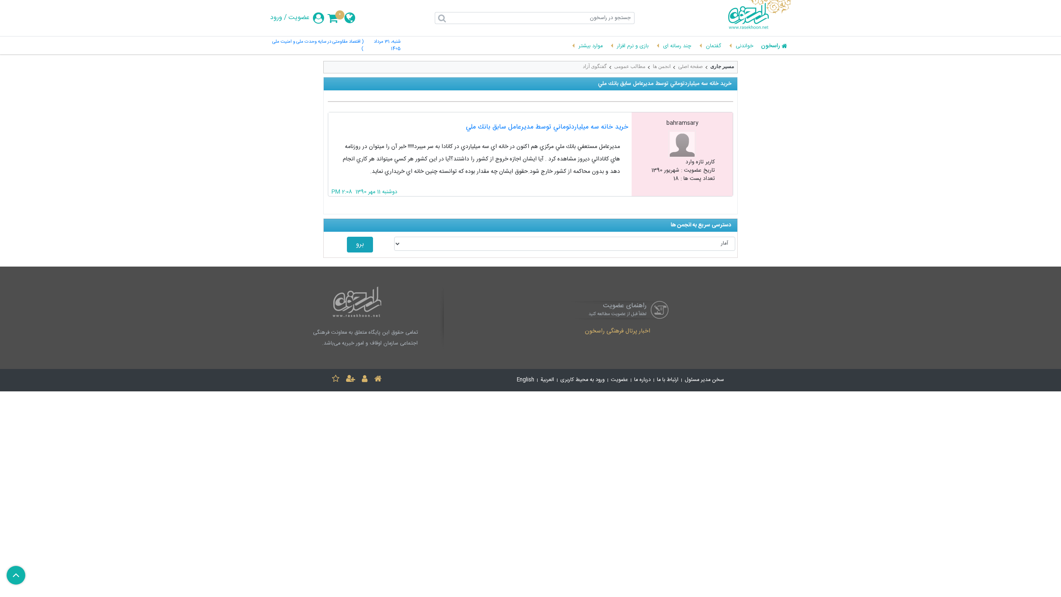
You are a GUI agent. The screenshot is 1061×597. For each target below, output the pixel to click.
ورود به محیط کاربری (582, 380)
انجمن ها (662, 66)
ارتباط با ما (667, 380)
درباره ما (642, 380)
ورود (276, 18)
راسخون (770, 46)
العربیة (547, 380)
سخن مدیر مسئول (704, 380)
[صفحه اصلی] (378, 380)
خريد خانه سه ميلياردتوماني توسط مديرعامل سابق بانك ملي (547, 127)
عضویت (299, 18)
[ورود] (365, 380)
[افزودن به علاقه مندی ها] (336, 380)
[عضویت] (351, 380)
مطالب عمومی (629, 66)
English (525, 380)
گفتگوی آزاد (595, 66)
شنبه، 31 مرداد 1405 (387, 46)
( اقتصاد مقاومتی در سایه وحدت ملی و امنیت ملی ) (317, 46)
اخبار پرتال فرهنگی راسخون (617, 331)
